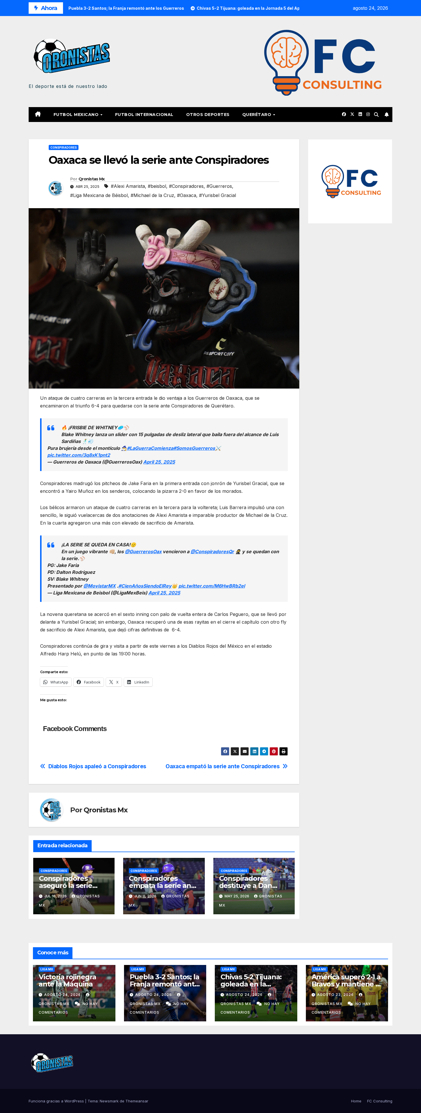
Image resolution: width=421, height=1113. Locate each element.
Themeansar (136, 1101)
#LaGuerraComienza (150, 448)
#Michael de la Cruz (152, 195)
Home (356, 1101)
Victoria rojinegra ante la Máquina (67, 980)
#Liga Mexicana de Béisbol (99, 195)
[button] (376, 114)
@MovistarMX (99, 586)
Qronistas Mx (91, 179)
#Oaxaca (186, 195)
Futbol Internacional (144, 114)
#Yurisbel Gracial (217, 195)
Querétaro (257, 114)
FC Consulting (379, 1101)
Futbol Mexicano (77, 114)
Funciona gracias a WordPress (57, 1101)
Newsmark (109, 1101)
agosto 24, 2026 (63, 994)
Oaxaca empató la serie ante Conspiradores (223, 766)
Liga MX (46, 969)
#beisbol (157, 186)
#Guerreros (219, 186)
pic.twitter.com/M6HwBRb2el (211, 586)
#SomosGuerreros (194, 448)
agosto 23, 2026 (336, 994)
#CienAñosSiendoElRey (145, 586)
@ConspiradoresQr (212, 551)
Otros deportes (208, 114)
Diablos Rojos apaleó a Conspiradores (97, 766)
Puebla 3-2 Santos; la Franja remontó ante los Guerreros (164, 984)
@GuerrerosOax (143, 551)
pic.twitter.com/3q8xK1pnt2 (78, 455)
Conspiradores (63, 147)
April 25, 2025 (159, 462)
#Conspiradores (186, 186)
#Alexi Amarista (128, 186)
